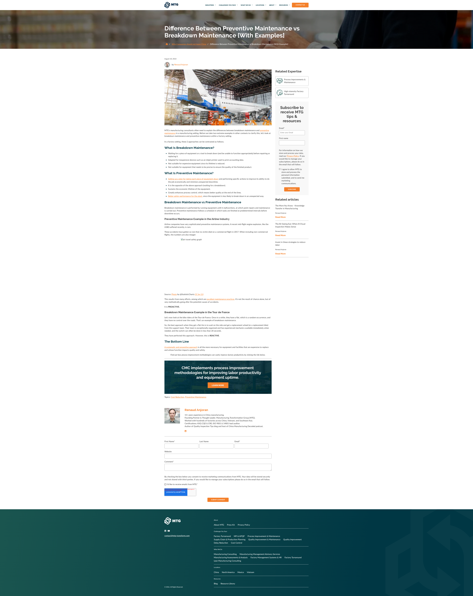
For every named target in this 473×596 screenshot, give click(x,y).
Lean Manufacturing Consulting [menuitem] (227, 561)
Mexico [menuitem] (240, 572)
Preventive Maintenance (195, 397)
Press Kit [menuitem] (231, 525)
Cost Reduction (177, 397)
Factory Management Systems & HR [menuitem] (266, 558)
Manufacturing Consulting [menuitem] (225, 554)
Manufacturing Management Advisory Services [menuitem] (260, 554)
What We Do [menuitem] (246, 5)
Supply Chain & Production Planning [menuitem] (229, 540)
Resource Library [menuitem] (228, 584)
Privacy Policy (293, 156)
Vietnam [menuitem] (250, 572)
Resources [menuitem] (283, 5)
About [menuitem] (271, 5)
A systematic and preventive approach (180, 347)
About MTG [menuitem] (219, 525)
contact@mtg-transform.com (177, 536)
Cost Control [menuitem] (236, 543)
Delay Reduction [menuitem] (221, 543)
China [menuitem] (216, 572)
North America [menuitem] (228, 572)
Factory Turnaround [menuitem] (222, 536)
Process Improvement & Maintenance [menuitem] (264, 536)
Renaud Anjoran (181, 65)
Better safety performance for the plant (185, 196)
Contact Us (300, 5)
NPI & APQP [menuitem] (239, 536)
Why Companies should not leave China (189, 44)
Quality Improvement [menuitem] (292, 540)
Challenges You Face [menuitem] (227, 5)
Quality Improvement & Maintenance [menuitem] (264, 540)
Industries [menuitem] (209, 5)
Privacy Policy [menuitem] (244, 525)
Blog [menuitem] (216, 584)
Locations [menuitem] (260, 5)
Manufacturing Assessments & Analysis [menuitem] (231, 558)
